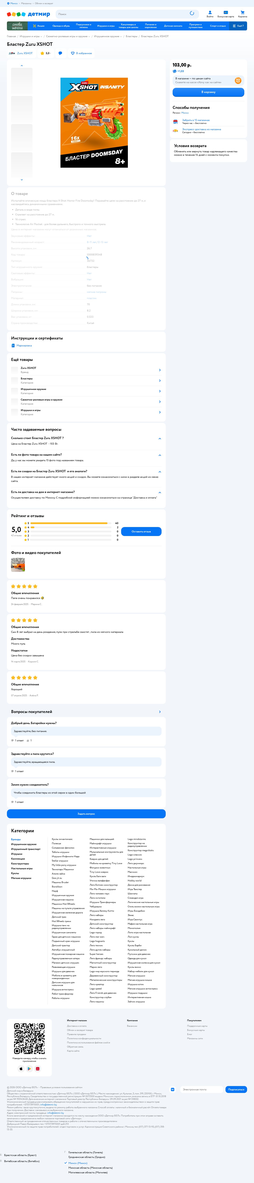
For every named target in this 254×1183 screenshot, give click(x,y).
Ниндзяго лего (97, 919)
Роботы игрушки (60, 998)
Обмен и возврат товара (80, 1030)
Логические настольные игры (143, 902)
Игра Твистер (135, 889)
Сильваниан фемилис (63, 847)
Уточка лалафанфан (100, 880)
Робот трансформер (62, 994)
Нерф (55, 891)
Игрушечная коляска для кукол (144, 962)
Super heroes (96, 954)
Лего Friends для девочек (103, 993)
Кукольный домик (137, 949)
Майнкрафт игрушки (100, 843)
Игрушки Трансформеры (103, 902)
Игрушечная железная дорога (67, 912)
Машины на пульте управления (68, 908)
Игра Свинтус (135, 919)
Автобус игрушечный (63, 949)
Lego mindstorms (137, 839)
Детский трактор (61, 945)
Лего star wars (97, 936)
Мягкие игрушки (136, 975)
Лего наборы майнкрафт (103, 928)
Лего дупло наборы (100, 949)
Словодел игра (135, 898)
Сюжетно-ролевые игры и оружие (66, 36)
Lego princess (135, 859)
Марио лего (96, 967)
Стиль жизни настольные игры (144, 906)
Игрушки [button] (16, 854)
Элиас (131, 915)
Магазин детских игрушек (65, 962)
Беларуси (28, 1090)
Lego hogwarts (97, 941)
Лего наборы (97, 915)
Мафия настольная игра (140, 924)
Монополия (134, 928)
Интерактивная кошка (139, 997)
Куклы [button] (15, 873)
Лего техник (96, 945)
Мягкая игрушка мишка (140, 980)
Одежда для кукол (137, 958)
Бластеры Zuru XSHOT (155, 36)
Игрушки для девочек (63, 971)
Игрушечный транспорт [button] (25, 849)
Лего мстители (97, 898)
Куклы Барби (135, 945)
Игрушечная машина (62, 899)
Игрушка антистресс (63, 989)
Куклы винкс (134, 967)
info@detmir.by (48, 1104)
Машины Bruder (60, 882)
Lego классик (135, 854)
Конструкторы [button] (20, 863)
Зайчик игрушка (136, 1001)
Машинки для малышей (102, 839)
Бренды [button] (16, 839)
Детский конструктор (101, 924)
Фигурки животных (100, 867)
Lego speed (96, 988)
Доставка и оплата (76, 1025)
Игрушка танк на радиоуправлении (61, 927)
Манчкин (132, 872)
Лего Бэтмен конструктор (104, 885)
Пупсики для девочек (139, 954)
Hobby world (135, 880)
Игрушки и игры (30, 36)
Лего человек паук (99, 893)
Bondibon (57, 886)
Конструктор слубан (101, 997)
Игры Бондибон (136, 911)
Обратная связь (75, 1046)
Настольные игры (137, 867)
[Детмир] (28, 14)
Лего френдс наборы (101, 958)
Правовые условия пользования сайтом (61, 1087)
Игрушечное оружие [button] (23, 844)
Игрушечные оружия (63, 895)
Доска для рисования (139, 885)
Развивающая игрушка (63, 967)
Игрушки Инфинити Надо (65, 856)
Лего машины (97, 1001)
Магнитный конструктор (103, 962)
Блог (189, 1034)
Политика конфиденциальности (84, 1038)
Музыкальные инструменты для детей (106, 853)
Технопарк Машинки (63, 869)
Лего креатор (97, 984)
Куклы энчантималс (62, 839)
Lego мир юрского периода (104, 971)
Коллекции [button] (18, 858)
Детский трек (59, 917)
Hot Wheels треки (61, 921)
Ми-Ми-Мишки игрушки (103, 889)
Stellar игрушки (60, 860)
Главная (11, 36)
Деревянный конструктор (103, 975)
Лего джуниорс (136, 863)
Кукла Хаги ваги (98, 876)
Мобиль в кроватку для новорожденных (64, 977)
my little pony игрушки (64, 865)
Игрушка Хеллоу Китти (102, 911)
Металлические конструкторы (106, 980)
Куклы (131, 941)
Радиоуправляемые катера (65, 958)
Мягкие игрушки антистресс (143, 988)
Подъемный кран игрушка (65, 941)
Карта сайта (73, 1050)
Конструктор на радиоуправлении (137, 844)
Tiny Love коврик (99, 872)
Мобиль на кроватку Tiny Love (106, 863)
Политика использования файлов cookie (88, 1042)
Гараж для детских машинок (66, 936)
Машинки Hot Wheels (63, 904)
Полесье (56, 843)
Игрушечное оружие (106, 36)
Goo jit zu (57, 878)
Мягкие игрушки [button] (21, 878)
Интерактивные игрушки (103, 847)
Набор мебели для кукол (141, 971)
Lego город (96, 932)
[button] (238, 25)
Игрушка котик (136, 984)
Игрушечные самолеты (64, 932)
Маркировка (24, 345)
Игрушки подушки (137, 993)
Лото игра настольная (139, 932)
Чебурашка (95, 906)
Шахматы (133, 893)
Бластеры (131, 36)
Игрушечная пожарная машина (68, 954)
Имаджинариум (136, 876)
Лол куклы (133, 936)
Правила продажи (76, 1034)
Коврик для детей (99, 859)
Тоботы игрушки (60, 852)
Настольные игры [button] (22, 868)
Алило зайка (58, 873)
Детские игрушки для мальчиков (63, 984)
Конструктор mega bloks (141, 850)
